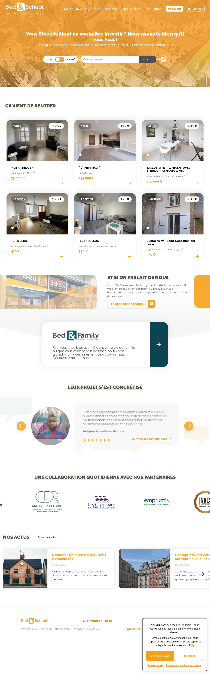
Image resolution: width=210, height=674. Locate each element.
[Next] (188, 426)
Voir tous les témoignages (149, 438)
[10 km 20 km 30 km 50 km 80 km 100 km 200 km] (147, 59)
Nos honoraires (62, 629)
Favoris (176, 8)
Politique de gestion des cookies (183, 665)
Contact (197, 8)
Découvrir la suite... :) (48, 537)
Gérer (96, 9)
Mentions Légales (30, 629)
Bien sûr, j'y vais (160, 655)
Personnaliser (155, 665)
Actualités (154, 9)
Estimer (111, 9)
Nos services (132, 9)
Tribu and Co (92, 629)
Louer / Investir (75, 9)
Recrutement (132, 629)
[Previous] (21, 426)
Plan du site (47, 629)
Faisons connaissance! (128, 304)
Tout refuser (189, 655)
